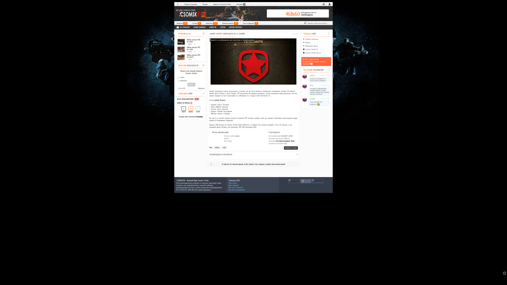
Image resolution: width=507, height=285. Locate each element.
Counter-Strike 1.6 (311, 49)
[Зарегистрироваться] (330, 4)
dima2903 (312, 99)
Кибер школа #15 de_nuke (193, 48)
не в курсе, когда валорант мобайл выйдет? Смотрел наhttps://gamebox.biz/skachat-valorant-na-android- (320, 91)
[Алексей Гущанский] (311, 64)
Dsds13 (311, 85)
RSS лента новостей (236, 187)
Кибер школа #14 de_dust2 (193, 56)
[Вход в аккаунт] (324, 4)
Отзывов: (240, 4)
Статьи (222, 27)
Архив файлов (199, 27)
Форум (205, 4)
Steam (182, 77)
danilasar (312, 76)
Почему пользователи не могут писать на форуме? (318, 80)
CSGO (224, 148)
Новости (212, 27)
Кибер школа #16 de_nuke (193, 41)
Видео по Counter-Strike (222, 4)
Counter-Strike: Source (313, 53)
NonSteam (183, 81)
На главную (185, 27)
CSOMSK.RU (183, 190)
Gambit (217, 148)
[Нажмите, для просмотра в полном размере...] (253, 84)
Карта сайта (233, 183)
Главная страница (190, 4)
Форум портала (235, 27)
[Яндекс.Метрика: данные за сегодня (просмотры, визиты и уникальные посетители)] (317, 181)
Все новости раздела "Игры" (285, 141)
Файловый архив (311, 46)
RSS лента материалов (237, 190)
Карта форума (234, 185)
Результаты (201, 88)
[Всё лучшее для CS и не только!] (190, 13)
